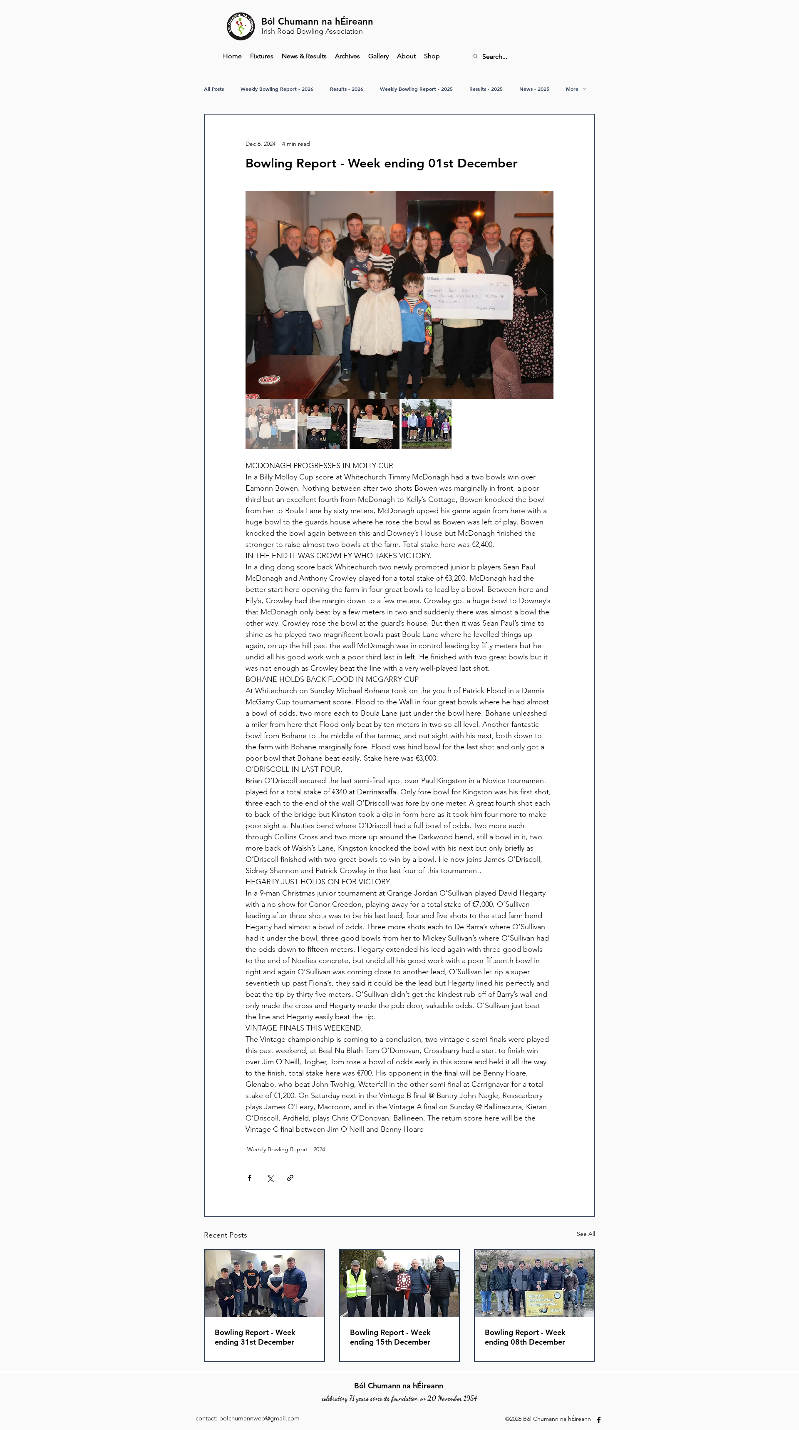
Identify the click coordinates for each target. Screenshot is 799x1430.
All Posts (214, 89)
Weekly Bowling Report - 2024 (286, 1149)
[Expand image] (399, 295)
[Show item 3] (375, 424)
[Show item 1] (270, 424)
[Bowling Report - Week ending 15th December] (399, 1283)
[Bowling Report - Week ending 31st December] (264, 1283)
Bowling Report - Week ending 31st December (255, 1337)
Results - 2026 (346, 89)
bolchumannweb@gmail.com (259, 1418)
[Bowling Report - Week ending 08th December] (534, 1283)
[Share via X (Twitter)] (270, 1178)
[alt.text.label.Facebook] (599, 1420)
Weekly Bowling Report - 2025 (416, 89)
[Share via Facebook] (249, 1178)
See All (586, 1234)
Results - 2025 (486, 89)
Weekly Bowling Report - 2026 (277, 89)
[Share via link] (290, 1178)
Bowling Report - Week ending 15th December (390, 1337)
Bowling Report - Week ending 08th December (525, 1337)
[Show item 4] (427, 424)
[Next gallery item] (543, 295)
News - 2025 (534, 89)
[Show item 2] (322, 424)
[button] (347, 56)
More (572, 89)
